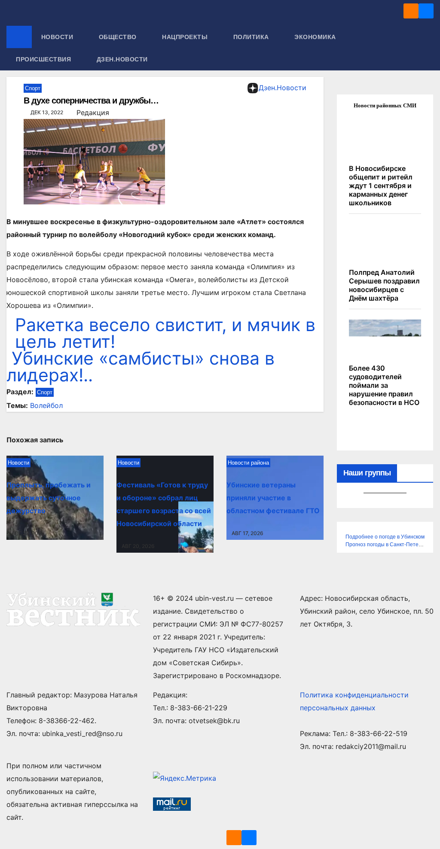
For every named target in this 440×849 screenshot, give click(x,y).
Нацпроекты (186, 36)
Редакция (92, 112)
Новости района (248, 462)
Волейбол (46, 405)
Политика (252, 36)
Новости (58, 36)
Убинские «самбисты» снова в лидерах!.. (140, 366)
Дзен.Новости (122, 59)
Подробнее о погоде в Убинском (385, 537)
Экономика (316, 36)
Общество (119, 36)
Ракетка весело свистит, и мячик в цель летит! (165, 333)
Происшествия (44, 59)
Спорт (32, 88)
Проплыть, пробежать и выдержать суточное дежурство (48, 498)
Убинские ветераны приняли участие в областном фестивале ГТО (273, 498)
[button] (427, 48)
